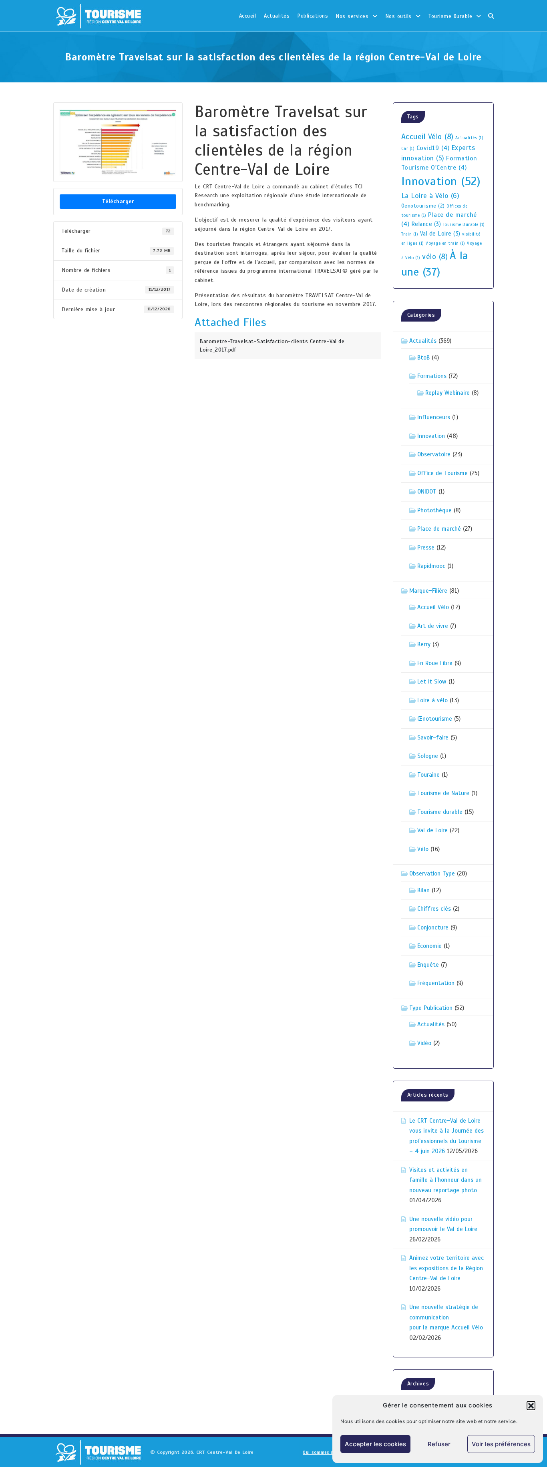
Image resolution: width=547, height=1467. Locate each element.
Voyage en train (445, 243)
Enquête (428, 964)
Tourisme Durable (450, 16)
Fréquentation (435, 983)
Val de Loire (440, 233)
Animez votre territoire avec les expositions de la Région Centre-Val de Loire (446, 1268)
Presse (425, 547)
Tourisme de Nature (443, 793)
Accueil (247, 16)
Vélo (422, 849)
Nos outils (399, 16)
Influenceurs (433, 417)
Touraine (428, 774)
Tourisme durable (440, 811)
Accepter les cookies (375, 1444)
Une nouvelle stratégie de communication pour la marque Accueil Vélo (446, 1317)
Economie (429, 945)
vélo (435, 257)
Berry (423, 644)
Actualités (277, 16)
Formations (431, 376)
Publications (313, 16)
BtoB (423, 357)
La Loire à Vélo (430, 195)
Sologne (427, 755)
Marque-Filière (428, 590)
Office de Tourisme (442, 473)
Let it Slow (431, 681)
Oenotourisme (423, 206)
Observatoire (433, 454)
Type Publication (430, 1007)
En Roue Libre (434, 663)
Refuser (439, 1444)
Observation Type (432, 873)
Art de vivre (432, 626)
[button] (531, 1405)
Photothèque (434, 510)
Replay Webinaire (447, 392)
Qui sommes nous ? (324, 1452)
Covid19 (433, 148)
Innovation (441, 181)
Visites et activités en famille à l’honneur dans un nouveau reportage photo (445, 1180)
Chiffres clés (434, 908)
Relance (426, 224)
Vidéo (424, 1043)
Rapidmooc (431, 566)
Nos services (352, 16)
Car (408, 148)
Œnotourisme (434, 718)
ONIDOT (426, 491)
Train (409, 234)
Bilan (423, 890)
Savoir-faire (432, 737)
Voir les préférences (501, 1444)
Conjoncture (432, 927)
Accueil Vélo (427, 137)
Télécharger (118, 201)
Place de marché (439, 528)
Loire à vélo (432, 700)
